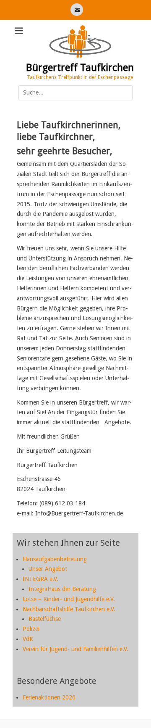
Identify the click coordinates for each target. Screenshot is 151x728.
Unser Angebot (48, 568)
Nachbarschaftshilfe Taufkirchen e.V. (69, 609)
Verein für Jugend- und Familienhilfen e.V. (75, 649)
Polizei (31, 629)
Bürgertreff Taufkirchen (80, 68)
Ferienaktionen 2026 (49, 697)
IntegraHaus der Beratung (62, 589)
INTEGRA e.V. (40, 579)
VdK (28, 639)
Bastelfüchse (45, 618)
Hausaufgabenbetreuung (55, 559)
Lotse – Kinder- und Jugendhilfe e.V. (69, 599)
